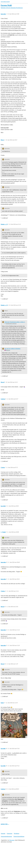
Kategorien (9, 833)
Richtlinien (16, 833)
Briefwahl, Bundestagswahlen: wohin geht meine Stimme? (15, 322)
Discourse (11, 840)
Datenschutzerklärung (19, 836)
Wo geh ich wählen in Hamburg (12, 348)
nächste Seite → (5, 824)
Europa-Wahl (6, 5)
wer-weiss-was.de (5, 1)
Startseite (3, 833)
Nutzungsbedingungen (6, 836)
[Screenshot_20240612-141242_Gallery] (14, 725)
